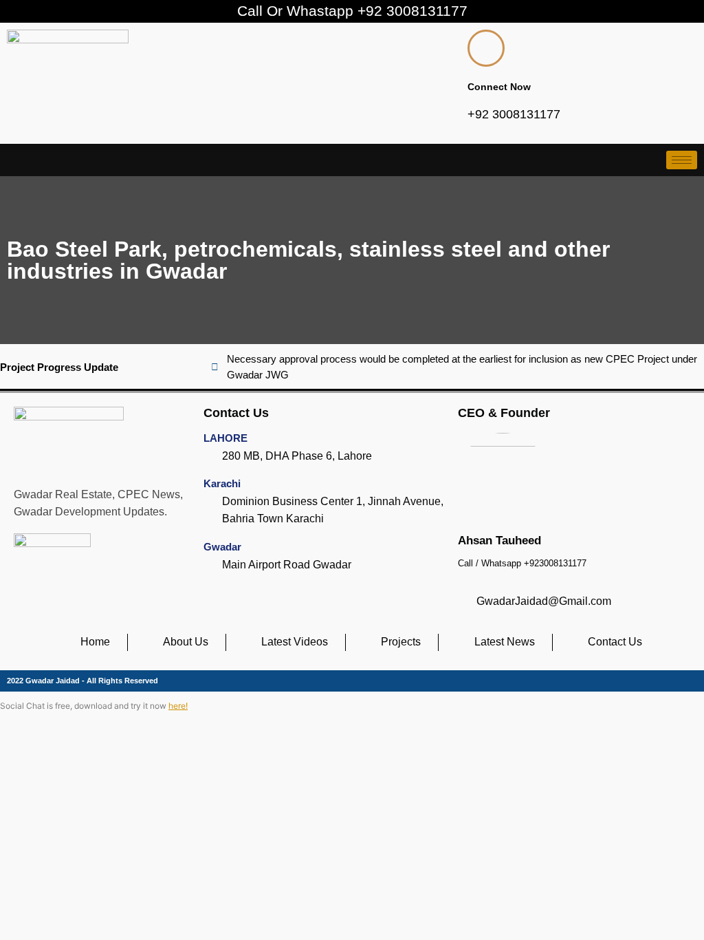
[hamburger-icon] (681, 160)
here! (178, 706)
